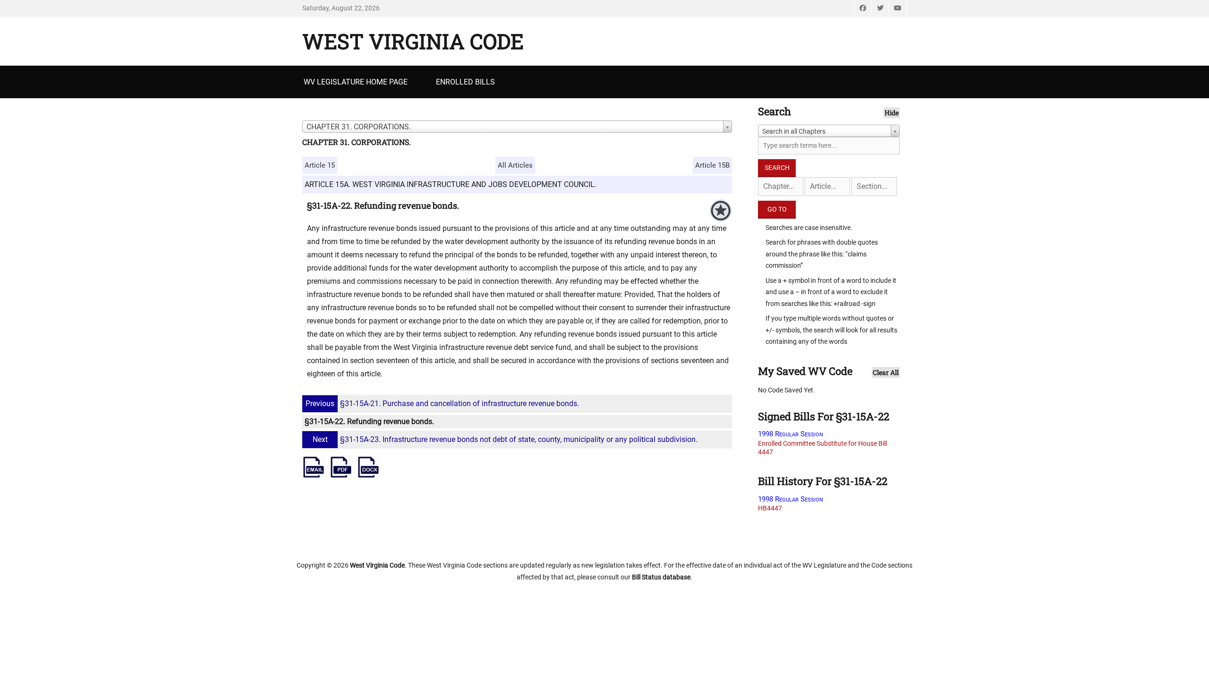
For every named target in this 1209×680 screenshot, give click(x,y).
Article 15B (712, 165)
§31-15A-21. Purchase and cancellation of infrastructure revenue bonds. (442, 403)
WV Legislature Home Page (356, 81)
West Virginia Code (413, 41)
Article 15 (320, 165)
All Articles (515, 165)
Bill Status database (661, 577)
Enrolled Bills (465, 81)
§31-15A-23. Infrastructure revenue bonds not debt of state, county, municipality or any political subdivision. (505, 439)
